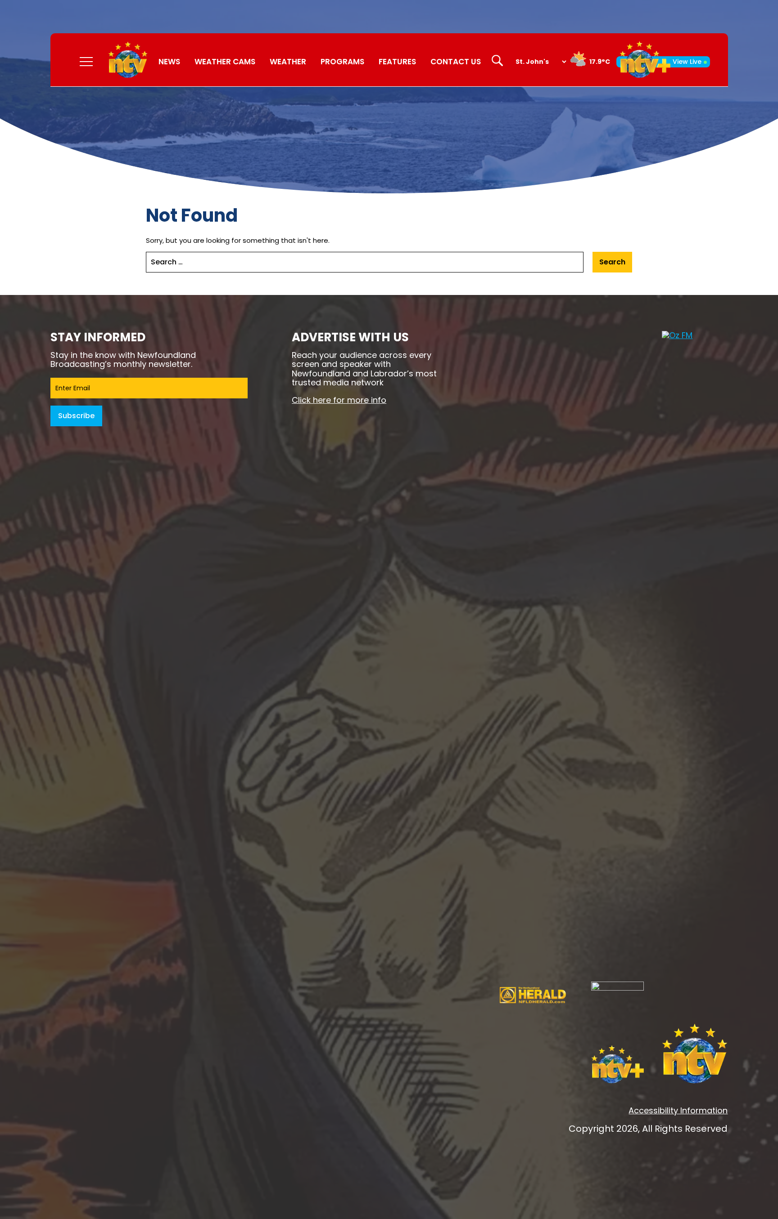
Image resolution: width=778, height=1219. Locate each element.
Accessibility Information (678, 1110)
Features (397, 61)
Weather (288, 61)
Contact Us (455, 61)
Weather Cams (224, 61)
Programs (342, 61)
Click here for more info (339, 400)
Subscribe (76, 416)
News (169, 61)
